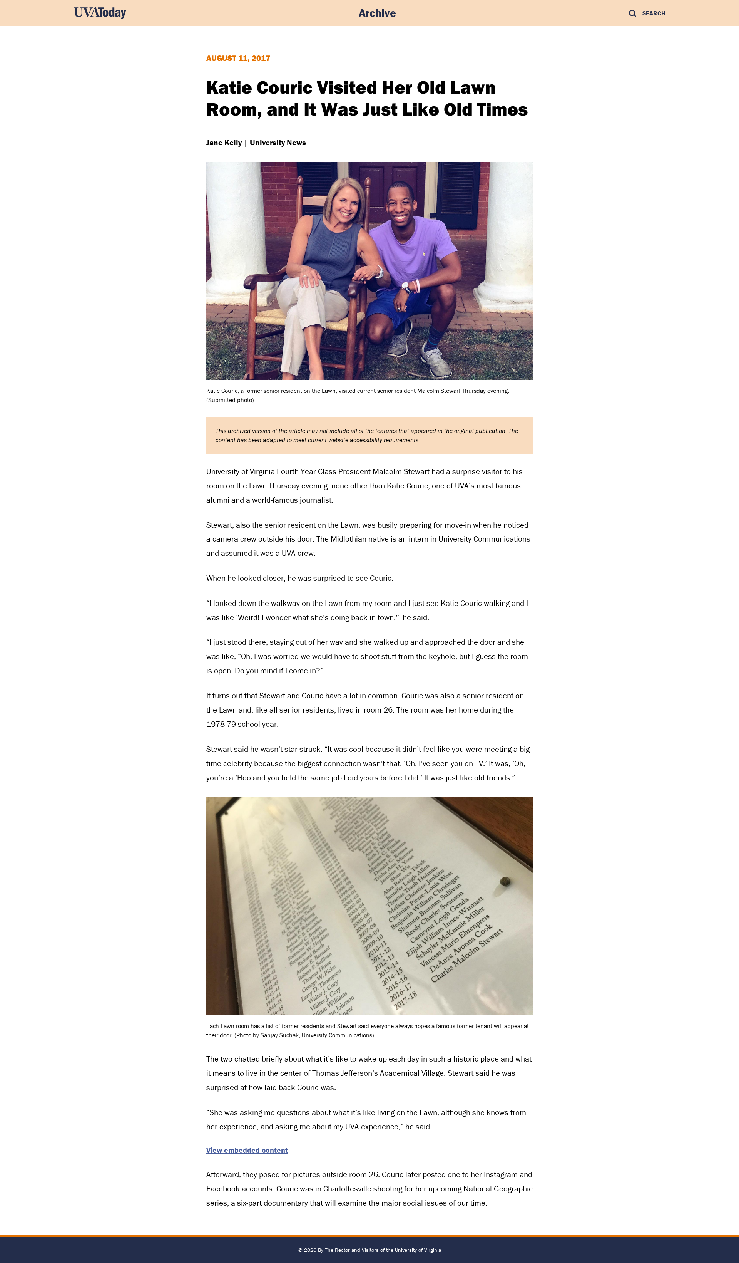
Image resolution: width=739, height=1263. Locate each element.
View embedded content (247, 1150)
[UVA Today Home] (100, 13)
